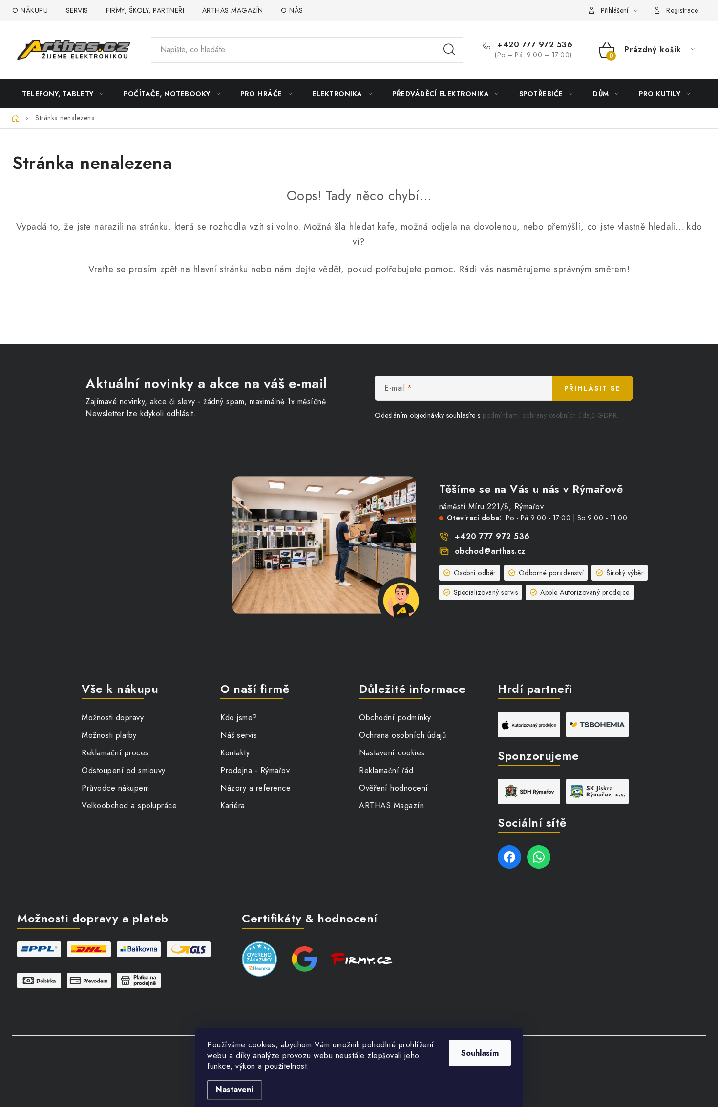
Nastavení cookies (392, 752)
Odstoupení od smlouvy (124, 770)
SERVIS (77, 10)
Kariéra (232, 805)
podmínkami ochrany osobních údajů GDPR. (551, 415)
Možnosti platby (109, 735)
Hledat (449, 50)
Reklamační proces (115, 752)
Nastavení (234, 1089)
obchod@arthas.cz (490, 551)
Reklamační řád (386, 770)
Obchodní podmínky (395, 717)
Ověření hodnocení (393, 788)
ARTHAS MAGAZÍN (232, 10)
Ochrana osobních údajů (402, 735)
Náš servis (238, 735)
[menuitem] (62, 93)
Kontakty (235, 752)
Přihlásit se (592, 388)
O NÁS (292, 10)
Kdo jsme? (238, 717)
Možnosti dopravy (113, 717)
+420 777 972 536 (533, 45)
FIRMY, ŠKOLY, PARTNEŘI (145, 10)
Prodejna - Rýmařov (255, 770)
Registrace (682, 10)
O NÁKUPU (30, 10)
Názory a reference (255, 788)
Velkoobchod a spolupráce (129, 805)
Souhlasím (480, 1053)
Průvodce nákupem (115, 788)
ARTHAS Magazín (391, 805)
